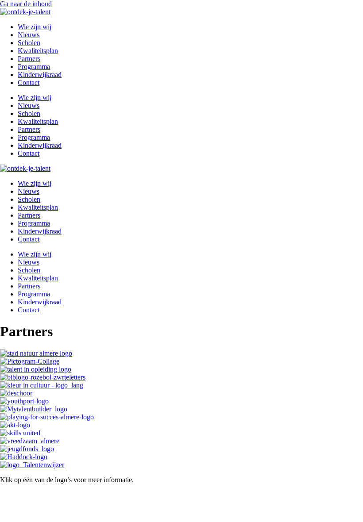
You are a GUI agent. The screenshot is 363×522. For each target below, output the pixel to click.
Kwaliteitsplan (38, 50)
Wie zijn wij (34, 27)
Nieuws (28, 34)
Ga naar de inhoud (26, 4)
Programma (34, 66)
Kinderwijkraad (40, 74)
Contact (28, 82)
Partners (29, 58)
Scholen (29, 42)
